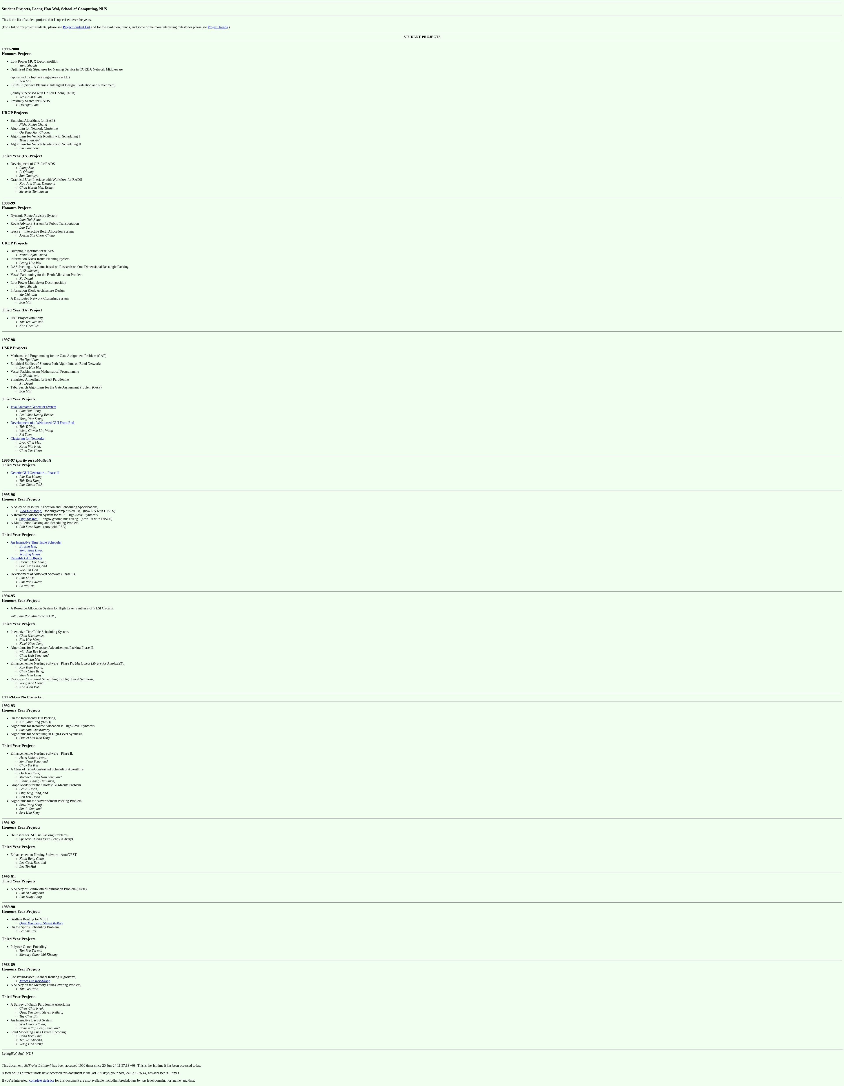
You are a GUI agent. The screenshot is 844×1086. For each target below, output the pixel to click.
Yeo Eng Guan (29, 554)
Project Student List (76, 27)
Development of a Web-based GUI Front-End (42, 423)
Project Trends (218, 27)
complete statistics (41, 1080)
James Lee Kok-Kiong (34, 981)
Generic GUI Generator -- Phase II (35, 473)
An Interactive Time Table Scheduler (36, 542)
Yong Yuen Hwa (30, 550)
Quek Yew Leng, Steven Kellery (41, 923)
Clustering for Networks (27, 438)
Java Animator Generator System (33, 407)
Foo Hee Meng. (31, 511)
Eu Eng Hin (27, 546)
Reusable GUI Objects (26, 558)
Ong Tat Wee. (28, 519)
